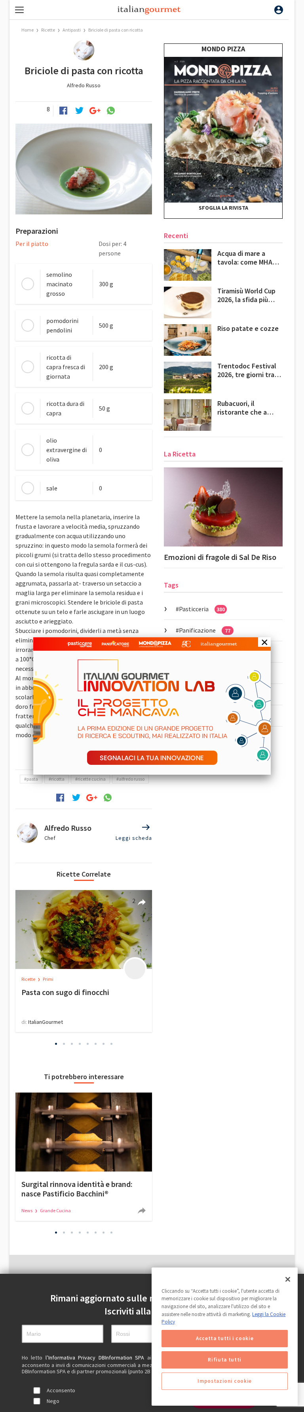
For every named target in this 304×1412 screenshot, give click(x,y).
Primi (48, 979)
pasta (32, 779)
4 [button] (80, 1044)
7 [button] (104, 1044)
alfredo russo (131, 779)
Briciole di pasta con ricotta (115, 30)
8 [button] (112, 1044)
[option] (84, 961)
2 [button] (64, 1044)
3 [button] (72, 1044)
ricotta (58, 779)
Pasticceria (202, 609)
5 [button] (88, 1044)
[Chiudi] (287, 1279)
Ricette (48, 30)
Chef (49, 837)
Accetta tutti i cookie (224, 1338)
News (27, 1210)
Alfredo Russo (84, 85)
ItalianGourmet (45, 1021)
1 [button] (56, 1044)
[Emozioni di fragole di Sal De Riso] (223, 507)
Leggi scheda (134, 837)
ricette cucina (92, 779)
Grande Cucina (55, 1210)
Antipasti (72, 30)
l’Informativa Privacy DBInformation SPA (96, 1357)
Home (27, 30)
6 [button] (96, 1044)
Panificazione (204, 630)
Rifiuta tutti (224, 1359)
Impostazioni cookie (224, 1381)
